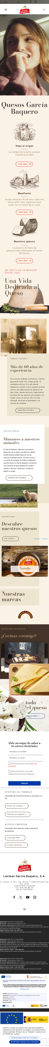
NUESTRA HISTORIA (26, 410)
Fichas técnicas (14, 845)
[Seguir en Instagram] (35, 897)
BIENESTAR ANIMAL (17, 478)
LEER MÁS (22, 164)
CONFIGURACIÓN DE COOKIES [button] (24, 1038)
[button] (8, 615)
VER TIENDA (9, 538)
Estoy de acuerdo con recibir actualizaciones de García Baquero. (21, 772)
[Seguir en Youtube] (27, 897)
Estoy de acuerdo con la (22, 765)
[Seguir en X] (20, 897)
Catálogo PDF (13, 838)
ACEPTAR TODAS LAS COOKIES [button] (25, 1042)
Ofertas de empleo (16, 814)
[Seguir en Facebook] (14, 897)
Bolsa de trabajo (15, 806)
